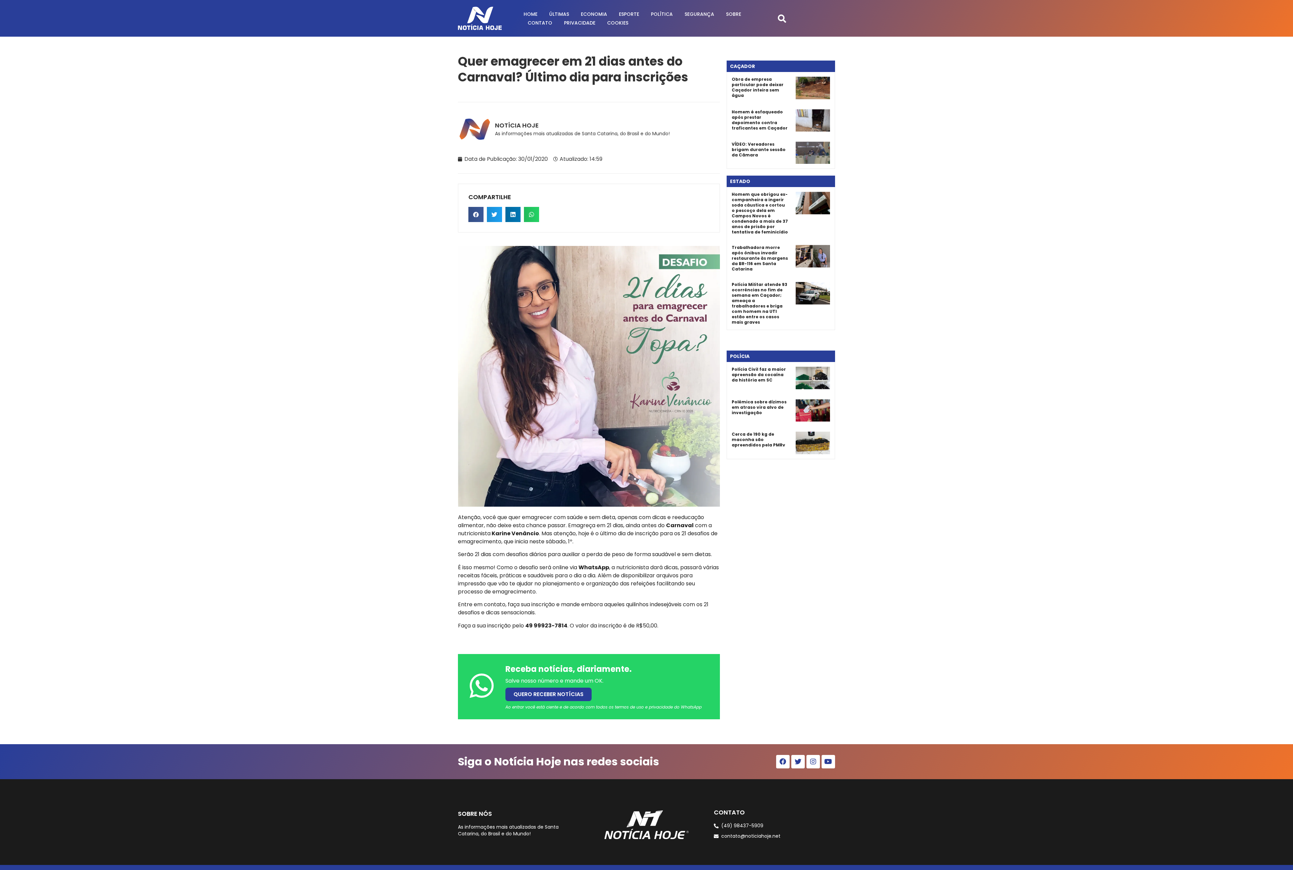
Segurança (699, 14)
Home (530, 14)
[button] (782, 18)
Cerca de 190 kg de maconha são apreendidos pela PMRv (758, 439)
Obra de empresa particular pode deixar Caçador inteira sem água (758, 87)
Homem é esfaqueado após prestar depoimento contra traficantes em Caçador (760, 120)
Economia (594, 14)
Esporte (629, 14)
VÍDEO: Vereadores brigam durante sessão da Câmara (759, 149)
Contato (540, 23)
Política (662, 14)
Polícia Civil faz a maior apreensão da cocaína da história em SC (759, 374)
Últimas (559, 14)
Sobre (733, 14)
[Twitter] (798, 761)
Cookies (617, 23)
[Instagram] (813, 761)
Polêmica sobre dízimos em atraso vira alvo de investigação (759, 407)
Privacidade (579, 23)
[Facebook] (783, 761)
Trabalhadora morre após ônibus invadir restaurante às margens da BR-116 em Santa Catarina (760, 258)
